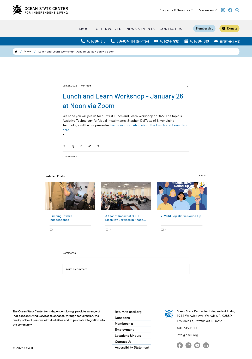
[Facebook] (180, 345)
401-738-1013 (96, 41)
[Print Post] (97, 146)
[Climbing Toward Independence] (70, 196)
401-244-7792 (169, 41)
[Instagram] (188, 345)
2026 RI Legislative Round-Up (181, 216)
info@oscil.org (229, 41)
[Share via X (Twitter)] (72, 146)
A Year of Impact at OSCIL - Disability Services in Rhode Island (124, 218)
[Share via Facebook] (64, 146)
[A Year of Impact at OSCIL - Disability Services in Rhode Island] (126, 196)
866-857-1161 (126, 41)
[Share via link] (89, 146)
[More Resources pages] (216, 10)
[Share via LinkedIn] (81, 146)
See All (203, 175)
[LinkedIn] (206, 345)
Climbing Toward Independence (61, 218)
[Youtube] (197, 345)
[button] (237, 10)
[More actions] (187, 86)
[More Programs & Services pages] (192, 10)
